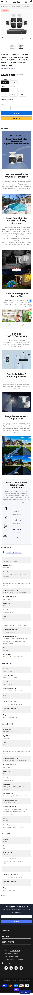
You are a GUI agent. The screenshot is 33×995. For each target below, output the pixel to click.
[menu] (2, 2)
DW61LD (20, 246)
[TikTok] (21, 968)
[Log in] (26, 2)
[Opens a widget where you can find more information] (25, 992)
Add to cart (16, 113)
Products (7, 6)
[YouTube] (16, 968)
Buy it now (16, 118)
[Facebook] (6, 968)
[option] (16, 24)
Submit (16, 921)
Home (2, 6)
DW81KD (14, 246)
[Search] (7, 2)
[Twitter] (11, 968)
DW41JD (9, 246)
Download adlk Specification (14, 552)
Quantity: (3, 104)
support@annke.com (11, 963)
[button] (27, 38)
